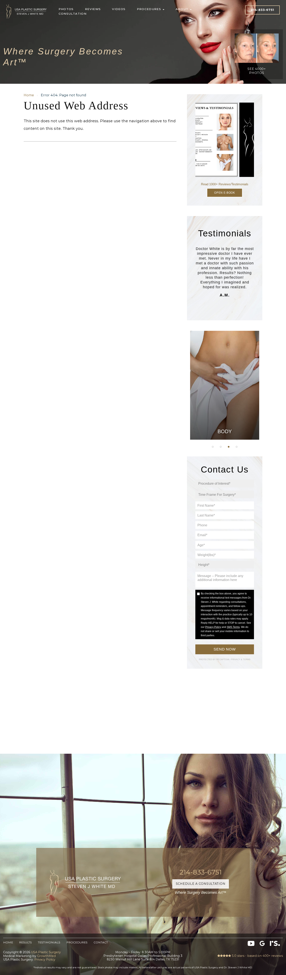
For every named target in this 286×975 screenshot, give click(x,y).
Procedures (149, 9)
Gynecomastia (224, 356)
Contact (101, 942)
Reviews (93, 9)
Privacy (236, 659)
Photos (66, 9)
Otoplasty (224, 366)
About (182, 9)
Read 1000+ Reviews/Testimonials (224, 184)
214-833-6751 (262, 10)
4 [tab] (236, 447)
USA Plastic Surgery (26, 3)
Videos (118, 9)
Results (25, 942)
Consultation (72, 13)
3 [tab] (228, 447)
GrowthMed (46, 956)
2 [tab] (221, 447)
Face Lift (225, 409)
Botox (224, 419)
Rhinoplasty (225, 377)
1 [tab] (213, 447)
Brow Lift (224, 387)
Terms (246, 659)
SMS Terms (233, 627)
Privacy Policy (213, 627)
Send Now (225, 649)
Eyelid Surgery (224, 398)
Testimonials (49, 942)
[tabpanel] (224, 385)
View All (225, 429)
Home (29, 95)
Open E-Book (224, 192)
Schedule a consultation (200, 884)
